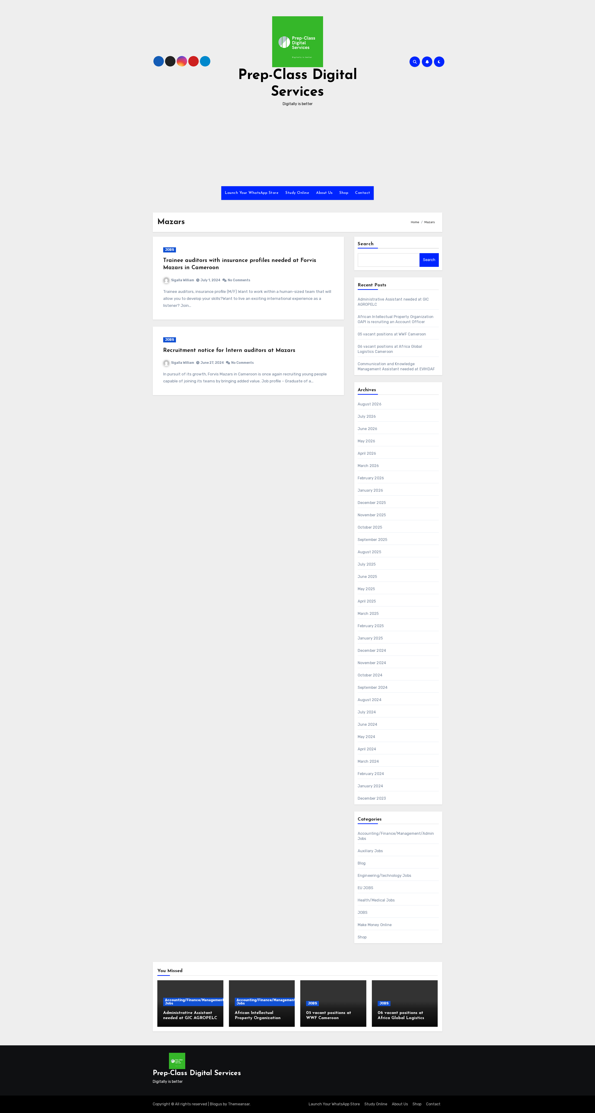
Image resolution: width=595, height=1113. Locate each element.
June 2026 (367, 429)
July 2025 (367, 564)
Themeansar (239, 1104)
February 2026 (371, 478)
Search (366, 244)
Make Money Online (375, 925)
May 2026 (366, 441)
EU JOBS (365, 888)
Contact (362, 193)
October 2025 (370, 527)
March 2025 (368, 613)
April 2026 (367, 453)
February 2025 (371, 626)
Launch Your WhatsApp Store (251, 193)
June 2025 (367, 576)
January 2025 (370, 638)
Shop (343, 193)
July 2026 (367, 416)
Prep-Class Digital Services (197, 1073)
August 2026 (369, 404)
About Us (324, 193)
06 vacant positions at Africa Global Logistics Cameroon (401, 1018)
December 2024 (372, 650)
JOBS (169, 250)
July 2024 (367, 712)
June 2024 (367, 724)
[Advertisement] (297, 146)
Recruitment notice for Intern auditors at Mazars (229, 350)
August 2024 (369, 700)
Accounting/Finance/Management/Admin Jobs (200, 1001)
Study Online (297, 193)
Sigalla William (182, 280)
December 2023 (372, 798)
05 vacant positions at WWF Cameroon (392, 334)
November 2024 (372, 663)
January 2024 (370, 786)
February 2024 (371, 774)
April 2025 (367, 601)
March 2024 (368, 761)
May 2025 (366, 589)
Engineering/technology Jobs (384, 875)
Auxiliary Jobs (370, 851)
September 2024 (373, 687)
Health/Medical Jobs (376, 900)
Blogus (216, 1104)
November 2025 (372, 515)
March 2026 (368, 466)
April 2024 (367, 749)
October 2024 (370, 675)
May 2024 (366, 737)
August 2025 (369, 552)
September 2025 (372, 539)
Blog (362, 863)
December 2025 (372, 502)
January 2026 (370, 490)
